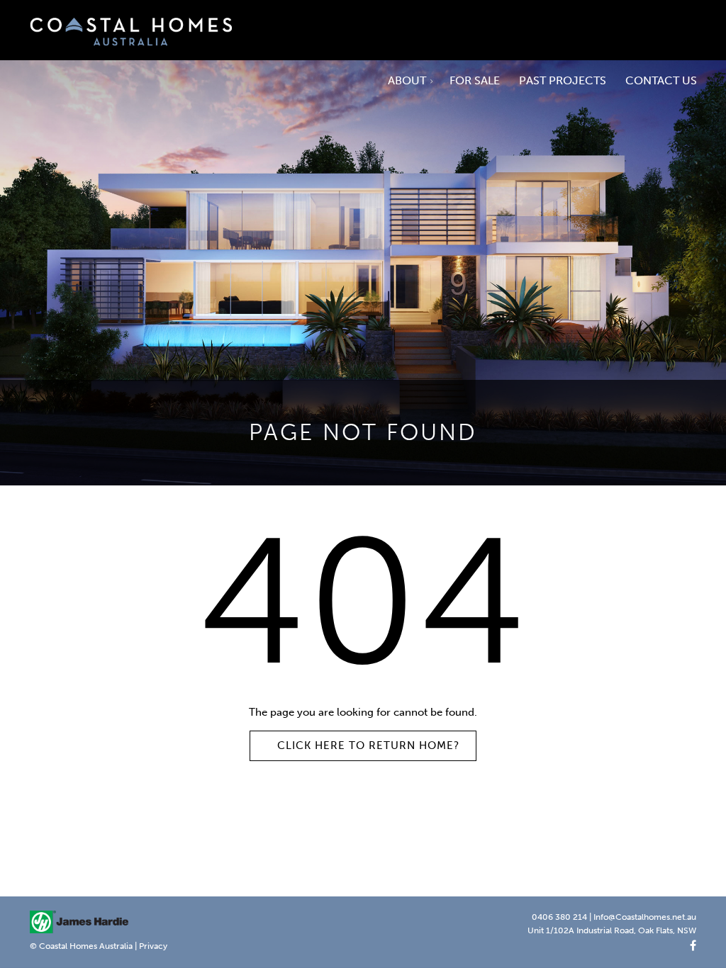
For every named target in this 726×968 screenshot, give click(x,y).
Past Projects (562, 80)
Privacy (153, 946)
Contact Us (661, 80)
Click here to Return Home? (368, 745)
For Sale (474, 80)
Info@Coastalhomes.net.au (644, 917)
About (408, 80)
